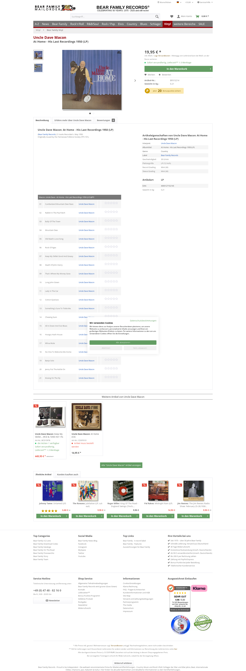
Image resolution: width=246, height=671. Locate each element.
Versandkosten (117, 645)
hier (175, 649)
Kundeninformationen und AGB (136, 592)
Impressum (128, 611)
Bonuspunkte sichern (172, 91)
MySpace (82, 550)
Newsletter (82, 605)
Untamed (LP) (52, 503)
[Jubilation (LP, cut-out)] (88, 491)
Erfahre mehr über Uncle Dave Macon (73, 120)
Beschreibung (42, 120)
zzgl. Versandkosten (162, 55)
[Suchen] (157, 16)
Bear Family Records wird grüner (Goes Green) (97, 586)
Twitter (81, 553)
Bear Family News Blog (87, 540)
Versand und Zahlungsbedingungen (138, 599)
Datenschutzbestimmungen (143, 320)
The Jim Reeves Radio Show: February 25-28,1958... (193, 505)
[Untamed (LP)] (52, 491)
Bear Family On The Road (44, 550)
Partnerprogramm (131, 602)
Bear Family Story (40, 556)
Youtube (81, 556)
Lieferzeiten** (84, 592)
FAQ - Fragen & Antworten (134, 589)
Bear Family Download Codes (45, 544)
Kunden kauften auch (67, 474)
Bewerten (166, 74)
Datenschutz (128, 608)
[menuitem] (115, 16)
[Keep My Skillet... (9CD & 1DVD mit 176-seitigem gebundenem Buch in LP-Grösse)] (50, 416)
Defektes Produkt (85, 599)
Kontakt (81, 589)
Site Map (126, 595)
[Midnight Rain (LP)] (158, 491)
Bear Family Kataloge (42, 547)
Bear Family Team (40, 559)
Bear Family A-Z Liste (42, 540)
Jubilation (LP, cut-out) (88, 505)
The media (127, 605)
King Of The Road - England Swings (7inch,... (122, 505)
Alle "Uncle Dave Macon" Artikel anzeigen (121, 465)
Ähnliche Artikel (43, 474)
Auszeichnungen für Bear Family (136, 547)
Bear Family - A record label (134, 540)
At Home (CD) (85, 435)
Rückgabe (82, 602)
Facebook (82, 544)
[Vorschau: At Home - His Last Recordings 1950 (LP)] (38, 55)
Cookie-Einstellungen (132, 583)
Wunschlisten (165, 2)
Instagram (82, 547)
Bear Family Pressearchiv (43, 553)
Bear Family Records (46, 134)
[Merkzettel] (172, 16)
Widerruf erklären (123, 663)
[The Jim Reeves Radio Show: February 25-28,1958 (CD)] (193, 491)
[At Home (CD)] (86, 416)
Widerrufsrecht (84, 608)
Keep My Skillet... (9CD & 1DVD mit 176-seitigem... (49, 435)
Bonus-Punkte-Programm (89, 595)
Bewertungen (105, 120)
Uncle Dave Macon (49, 37)
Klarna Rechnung (130, 586)
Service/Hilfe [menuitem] (205, 2)
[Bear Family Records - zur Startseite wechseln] (56, 8)
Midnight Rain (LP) (158, 503)
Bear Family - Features (132, 544)
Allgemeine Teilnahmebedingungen (93, 583)
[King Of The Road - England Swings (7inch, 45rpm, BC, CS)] (123, 491)
